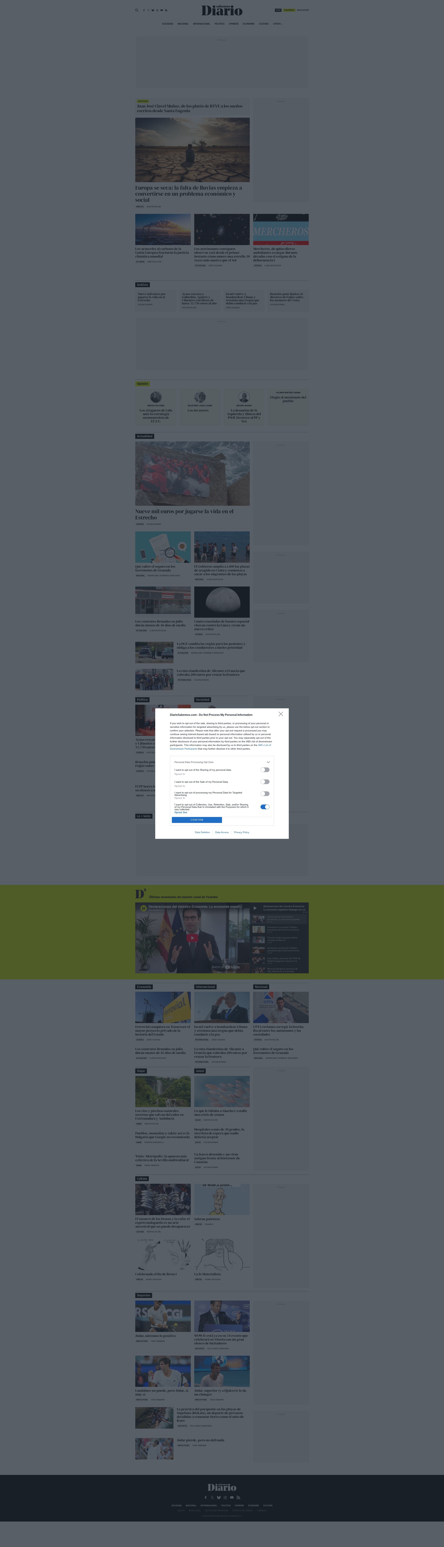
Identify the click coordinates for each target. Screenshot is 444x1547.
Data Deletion (202, 832)
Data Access (222, 832)
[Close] (282, 715)
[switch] (265, 769)
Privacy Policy (241, 832)
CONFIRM (197, 820)
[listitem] (222, 762)
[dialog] (222, 773)
